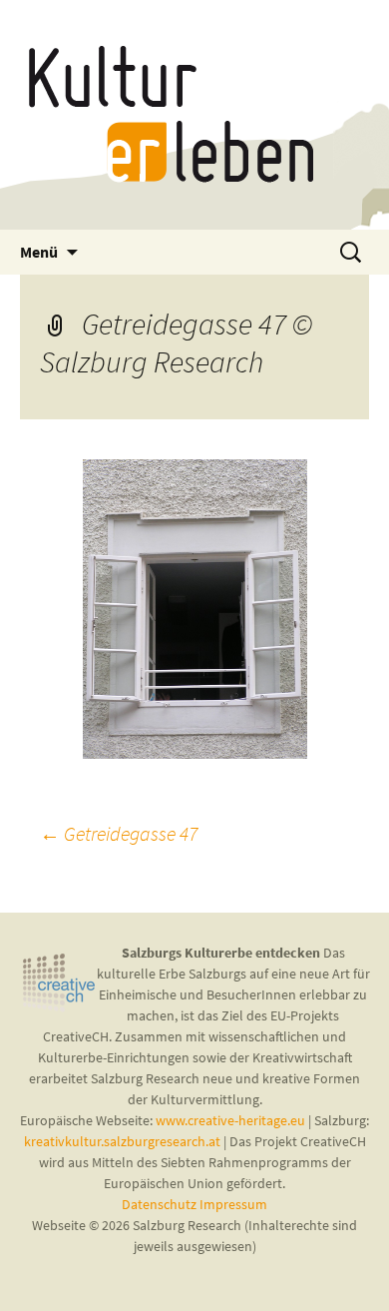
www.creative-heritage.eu (230, 1120)
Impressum (233, 1204)
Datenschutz (160, 1204)
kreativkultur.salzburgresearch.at (122, 1141)
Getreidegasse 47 (118, 833)
